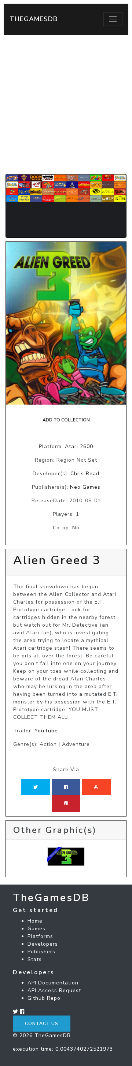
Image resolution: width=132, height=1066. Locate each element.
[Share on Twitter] (35, 787)
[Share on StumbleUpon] (96, 787)
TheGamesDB (34, 19)
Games (36, 928)
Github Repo (43, 998)
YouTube (46, 730)
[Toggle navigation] (112, 19)
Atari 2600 (79, 446)
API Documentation (52, 982)
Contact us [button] (41, 1023)
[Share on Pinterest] (66, 803)
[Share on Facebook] (66, 787)
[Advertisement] (66, 104)
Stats (34, 959)
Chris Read (84, 473)
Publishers (41, 951)
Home (35, 920)
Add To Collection (66, 420)
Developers (42, 944)
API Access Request (54, 990)
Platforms (40, 936)
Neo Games (85, 487)
